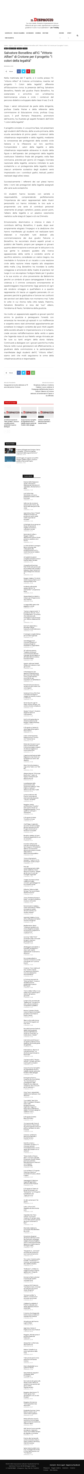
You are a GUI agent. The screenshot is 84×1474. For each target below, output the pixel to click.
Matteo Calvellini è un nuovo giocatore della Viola (30, 1351)
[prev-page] (5, 431)
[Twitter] (24, 71)
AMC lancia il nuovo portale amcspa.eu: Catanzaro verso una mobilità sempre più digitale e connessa (32, 1431)
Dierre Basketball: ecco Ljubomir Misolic (31, 1367)
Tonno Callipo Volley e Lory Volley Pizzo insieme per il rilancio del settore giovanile (32, 993)
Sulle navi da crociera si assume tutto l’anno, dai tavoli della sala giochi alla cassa (32, 505)
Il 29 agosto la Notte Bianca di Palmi (30, 1117)
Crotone (25, 48)
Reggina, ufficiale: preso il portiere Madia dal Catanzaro (32, 1336)
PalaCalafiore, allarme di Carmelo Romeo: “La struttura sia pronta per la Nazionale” (31, 1052)
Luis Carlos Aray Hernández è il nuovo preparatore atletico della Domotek (31, 496)
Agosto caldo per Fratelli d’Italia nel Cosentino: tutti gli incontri (32, 665)
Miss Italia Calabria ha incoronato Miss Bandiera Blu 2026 (31, 1229)
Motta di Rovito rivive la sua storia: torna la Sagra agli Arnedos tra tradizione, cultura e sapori (32, 1421)
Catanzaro (65, 1468)
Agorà (11, 45)
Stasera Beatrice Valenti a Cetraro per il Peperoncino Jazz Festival (32, 598)
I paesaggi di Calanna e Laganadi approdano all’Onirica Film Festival (31, 1182)
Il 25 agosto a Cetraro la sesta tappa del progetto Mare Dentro (31, 729)
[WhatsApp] (33, 71)
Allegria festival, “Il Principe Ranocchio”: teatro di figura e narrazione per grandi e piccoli (32, 776)
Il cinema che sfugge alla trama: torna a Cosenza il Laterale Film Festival (31, 1314)
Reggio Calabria (56, 1468)
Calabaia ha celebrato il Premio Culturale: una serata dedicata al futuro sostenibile (31, 1306)
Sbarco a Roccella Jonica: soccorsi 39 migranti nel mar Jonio (31, 1022)
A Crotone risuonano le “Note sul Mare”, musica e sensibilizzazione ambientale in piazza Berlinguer (11, 423)
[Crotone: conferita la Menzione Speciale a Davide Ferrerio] (46, 412)
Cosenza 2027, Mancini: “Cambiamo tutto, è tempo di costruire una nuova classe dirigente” (32, 1288)
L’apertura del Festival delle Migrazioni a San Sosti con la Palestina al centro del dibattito (32, 758)
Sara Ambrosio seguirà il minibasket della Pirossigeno (31, 1374)
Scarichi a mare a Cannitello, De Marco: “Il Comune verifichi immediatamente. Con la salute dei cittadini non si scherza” (31, 1147)
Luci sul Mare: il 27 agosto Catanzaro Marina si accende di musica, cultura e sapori (32, 1173)
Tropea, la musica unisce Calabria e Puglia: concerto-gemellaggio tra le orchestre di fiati (32, 882)
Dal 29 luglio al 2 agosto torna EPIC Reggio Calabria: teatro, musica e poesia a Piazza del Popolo (27, 459)
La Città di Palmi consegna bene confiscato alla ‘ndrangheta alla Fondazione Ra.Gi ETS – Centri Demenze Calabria (32, 549)
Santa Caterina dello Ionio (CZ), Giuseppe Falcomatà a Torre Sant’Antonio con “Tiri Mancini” (32, 1450)
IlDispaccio (46, 1468)
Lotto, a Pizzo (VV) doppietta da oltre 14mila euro (31, 1208)
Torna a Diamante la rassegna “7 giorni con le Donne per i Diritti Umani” (32, 860)
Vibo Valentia (53, 1470)
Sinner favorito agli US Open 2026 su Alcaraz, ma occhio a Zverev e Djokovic (32, 704)
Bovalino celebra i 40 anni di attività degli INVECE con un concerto (32, 837)
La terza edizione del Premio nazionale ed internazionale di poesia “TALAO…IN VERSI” (31, 797)
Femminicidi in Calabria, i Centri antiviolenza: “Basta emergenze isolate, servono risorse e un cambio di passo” (32, 909)
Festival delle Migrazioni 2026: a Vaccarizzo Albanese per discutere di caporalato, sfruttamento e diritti (32, 485)
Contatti (53, 1465)
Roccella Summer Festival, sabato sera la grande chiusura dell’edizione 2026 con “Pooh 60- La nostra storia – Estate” (32, 1032)
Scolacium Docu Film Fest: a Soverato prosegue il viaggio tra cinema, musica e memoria (32, 695)
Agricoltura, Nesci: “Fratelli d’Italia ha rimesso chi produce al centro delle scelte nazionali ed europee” (32, 516)
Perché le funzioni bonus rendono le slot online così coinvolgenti (32, 686)
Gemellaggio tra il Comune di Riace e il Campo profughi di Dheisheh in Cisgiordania (31, 643)
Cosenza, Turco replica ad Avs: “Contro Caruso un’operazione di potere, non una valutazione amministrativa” (32, 971)
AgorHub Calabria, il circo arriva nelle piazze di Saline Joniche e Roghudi (32, 919)
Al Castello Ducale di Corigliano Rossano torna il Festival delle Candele (32, 558)
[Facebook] (19, 71)
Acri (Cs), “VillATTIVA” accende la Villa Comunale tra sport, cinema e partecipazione (32, 939)
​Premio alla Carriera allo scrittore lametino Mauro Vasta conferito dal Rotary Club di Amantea (32, 1441)
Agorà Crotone (18, 45)
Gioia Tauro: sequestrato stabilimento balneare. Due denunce (32, 1094)
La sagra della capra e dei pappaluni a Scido (31, 605)
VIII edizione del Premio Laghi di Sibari (31, 1322)
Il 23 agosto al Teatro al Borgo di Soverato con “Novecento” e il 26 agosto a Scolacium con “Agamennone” (32, 1192)
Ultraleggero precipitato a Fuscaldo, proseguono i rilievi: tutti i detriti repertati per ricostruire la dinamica (32, 950)
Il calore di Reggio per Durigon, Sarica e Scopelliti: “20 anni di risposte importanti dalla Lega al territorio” (28, 451)
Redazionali (10, 444)
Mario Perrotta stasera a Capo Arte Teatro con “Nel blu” (32, 766)
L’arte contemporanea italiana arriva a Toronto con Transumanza (31, 737)
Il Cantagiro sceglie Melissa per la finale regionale (32, 634)
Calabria (19, 48)
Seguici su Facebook (73, 1465)
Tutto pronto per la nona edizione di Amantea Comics (31, 1359)
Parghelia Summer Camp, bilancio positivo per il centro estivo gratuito (32, 1412)
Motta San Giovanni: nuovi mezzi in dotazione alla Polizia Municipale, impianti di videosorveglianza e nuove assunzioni (32, 747)
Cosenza (72, 1468)
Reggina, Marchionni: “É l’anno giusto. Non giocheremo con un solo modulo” (31, 1395)
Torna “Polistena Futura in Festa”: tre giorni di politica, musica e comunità (32, 899)
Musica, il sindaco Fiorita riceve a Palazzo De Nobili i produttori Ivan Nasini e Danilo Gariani (32, 1013)
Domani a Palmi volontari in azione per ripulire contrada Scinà (31, 1278)
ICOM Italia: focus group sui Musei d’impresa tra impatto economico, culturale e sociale (32, 527)
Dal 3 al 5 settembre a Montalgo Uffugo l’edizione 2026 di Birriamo (32, 627)
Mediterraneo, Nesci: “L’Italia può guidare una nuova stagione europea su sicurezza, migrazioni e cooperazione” (32, 929)
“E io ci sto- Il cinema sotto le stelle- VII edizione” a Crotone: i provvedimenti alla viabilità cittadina (32, 1261)
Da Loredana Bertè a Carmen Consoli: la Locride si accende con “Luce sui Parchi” (32, 961)
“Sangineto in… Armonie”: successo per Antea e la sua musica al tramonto (32, 1252)
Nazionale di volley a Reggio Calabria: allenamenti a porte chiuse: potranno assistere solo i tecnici (32, 537)
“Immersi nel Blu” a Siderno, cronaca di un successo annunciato (30, 1296)
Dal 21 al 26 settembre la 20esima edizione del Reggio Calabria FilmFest (31, 721)
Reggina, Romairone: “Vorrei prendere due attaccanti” (30, 1403)
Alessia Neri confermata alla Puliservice (31, 1343)
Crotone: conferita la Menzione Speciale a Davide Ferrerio (44, 421)
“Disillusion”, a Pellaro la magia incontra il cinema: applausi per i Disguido (31, 1270)
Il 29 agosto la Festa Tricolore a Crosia (30, 818)
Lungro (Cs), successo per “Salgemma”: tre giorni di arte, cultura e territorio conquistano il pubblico (32, 1003)
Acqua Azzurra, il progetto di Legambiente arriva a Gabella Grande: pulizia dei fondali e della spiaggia (32, 1070)
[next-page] (8, 431)
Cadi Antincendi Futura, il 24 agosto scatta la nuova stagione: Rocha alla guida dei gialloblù (32, 1042)
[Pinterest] (28, 71)
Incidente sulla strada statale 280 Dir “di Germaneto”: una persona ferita (32, 589)
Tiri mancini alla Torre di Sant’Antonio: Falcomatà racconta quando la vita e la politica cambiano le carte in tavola (32, 1126)
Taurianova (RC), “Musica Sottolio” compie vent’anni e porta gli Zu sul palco (32, 1061)
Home (6, 45)
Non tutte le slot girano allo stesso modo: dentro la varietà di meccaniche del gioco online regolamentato (32, 1384)
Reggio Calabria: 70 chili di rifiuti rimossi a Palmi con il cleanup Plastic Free (32, 580)
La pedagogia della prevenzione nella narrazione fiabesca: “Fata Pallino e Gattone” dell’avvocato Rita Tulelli (32, 786)
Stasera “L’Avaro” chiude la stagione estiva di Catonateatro (32, 712)
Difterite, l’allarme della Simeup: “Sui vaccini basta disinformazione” (32, 891)
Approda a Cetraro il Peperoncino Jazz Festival (32, 1328)
